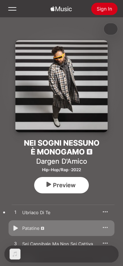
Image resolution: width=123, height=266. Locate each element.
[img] (61, 9)
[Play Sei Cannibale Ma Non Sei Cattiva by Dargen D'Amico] (15, 244)
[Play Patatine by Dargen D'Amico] (15, 228)
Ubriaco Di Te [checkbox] (36, 212)
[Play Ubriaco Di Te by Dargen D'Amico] (15, 212)
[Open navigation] (12, 8)
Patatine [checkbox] (31, 228)
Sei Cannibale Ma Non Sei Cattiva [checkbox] (57, 244)
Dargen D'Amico (61, 161)
